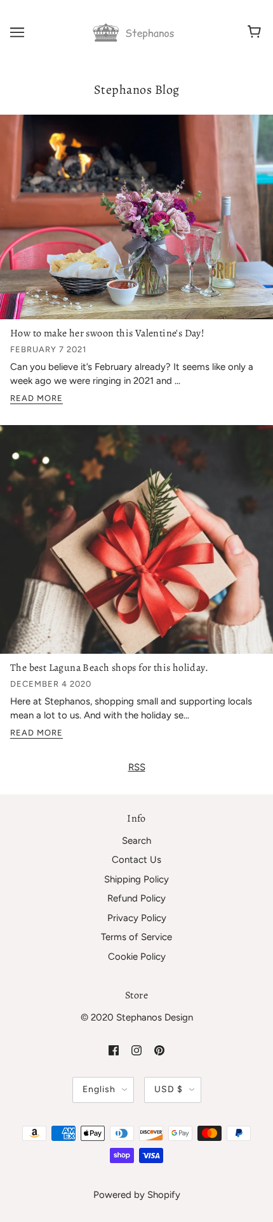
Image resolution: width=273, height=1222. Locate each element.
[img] (113, 1050)
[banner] (135, 31)
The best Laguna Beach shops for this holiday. (109, 668)
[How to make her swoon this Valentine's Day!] (136, 222)
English (99, 1089)
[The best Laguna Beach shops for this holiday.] (136, 544)
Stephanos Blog (137, 89)
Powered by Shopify (136, 1194)
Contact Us (136, 859)
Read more (36, 398)
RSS (136, 767)
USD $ (168, 1089)
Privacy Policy (136, 918)
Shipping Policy (136, 879)
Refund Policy (136, 898)
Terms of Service (136, 937)
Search (136, 840)
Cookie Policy (137, 956)
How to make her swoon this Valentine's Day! (107, 333)
